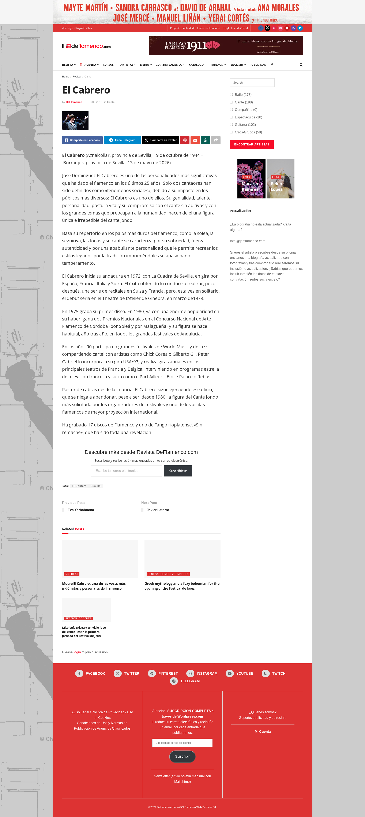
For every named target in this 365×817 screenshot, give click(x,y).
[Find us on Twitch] (293, 28)
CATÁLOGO (196, 64)
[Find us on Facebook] (261, 28)
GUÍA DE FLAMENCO (169, 64)
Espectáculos (248, 117)
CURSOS (108, 64)
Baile (243, 94)
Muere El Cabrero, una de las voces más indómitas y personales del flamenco (94, 585)
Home (65, 76)
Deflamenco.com (166, 807)
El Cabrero (79, 485)
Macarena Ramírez (252, 186)
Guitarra (245, 124)
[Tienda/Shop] (239, 28)
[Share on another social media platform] (216, 140)
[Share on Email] (195, 140)
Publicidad (258, 64)
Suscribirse (178, 470)
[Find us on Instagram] (280, 28)
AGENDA (90, 64)
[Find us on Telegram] (300, 28)
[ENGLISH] (236, 64)
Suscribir (182, 756)
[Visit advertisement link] (182, 12)
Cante (87, 76)
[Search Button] (301, 64)
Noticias (71, 574)
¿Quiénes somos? (262, 712)
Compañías (246, 109)
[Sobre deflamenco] (208, 28)
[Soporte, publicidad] (182, 28)
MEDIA (144, 64)
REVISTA (67, 64)
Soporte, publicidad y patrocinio (262, 717)
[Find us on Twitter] (267, 28)
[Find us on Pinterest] (274, 28)
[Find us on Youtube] (287, 28)
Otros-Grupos (248, 132)
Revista (76, 76)
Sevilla (96, 485)
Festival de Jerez (78, 618)
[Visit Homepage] (86, 46)
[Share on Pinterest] (184, 140)
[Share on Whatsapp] (205, 140)
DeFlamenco (74, 102)
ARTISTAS (126, 64)
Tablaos (216, 64)
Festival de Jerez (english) (168, 574)
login (77, 652)
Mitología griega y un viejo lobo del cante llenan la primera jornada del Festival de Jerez (84, 632)
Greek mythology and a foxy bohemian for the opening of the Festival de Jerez (181, 585)
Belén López (277, 186)
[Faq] (226, 28)
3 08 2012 (96, 102)
